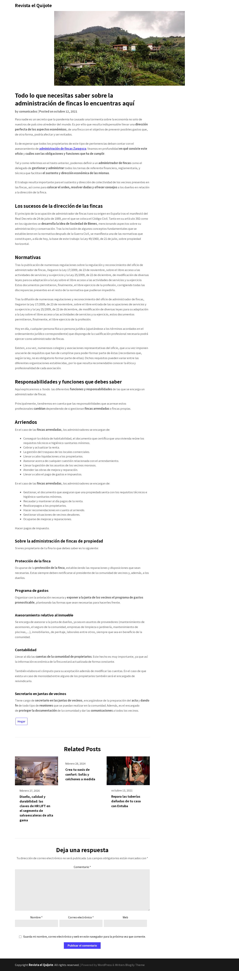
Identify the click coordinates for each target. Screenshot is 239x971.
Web (125, 917)
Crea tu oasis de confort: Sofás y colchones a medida (80, 774)
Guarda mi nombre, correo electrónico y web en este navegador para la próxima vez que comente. (84, 936)
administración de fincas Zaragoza (62, 148)
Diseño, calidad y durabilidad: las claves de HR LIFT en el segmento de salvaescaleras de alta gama (36, 808)
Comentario (82, 867)
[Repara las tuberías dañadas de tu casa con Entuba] (128, 769)
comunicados (28, 111)
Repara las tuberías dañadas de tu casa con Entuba (126, 801)
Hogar (21, 721)
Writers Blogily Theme (130, 965)
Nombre (36, 917)
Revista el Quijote (33, 5)
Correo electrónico (81, 917)
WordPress (105, 965)
